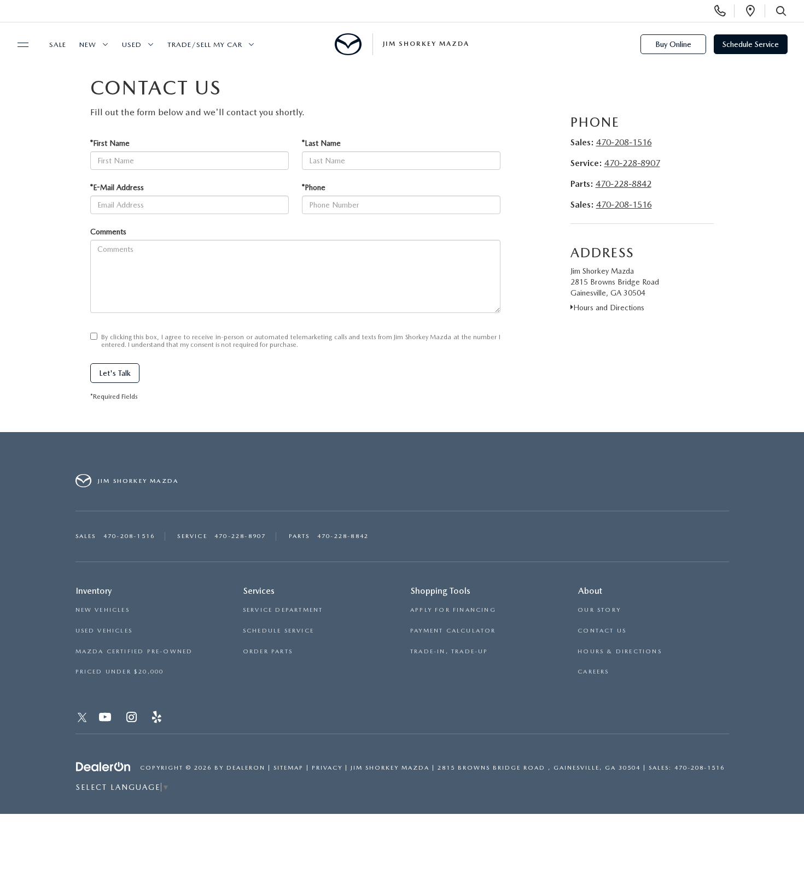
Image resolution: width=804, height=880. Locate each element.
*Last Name (321, 143)
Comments (108, 231)
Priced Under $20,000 (119, 671)
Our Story (599, 609)
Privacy (327, 767)
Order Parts (268, 651)
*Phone (313, 187)
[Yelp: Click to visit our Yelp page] (158, 719)
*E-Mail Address (117, 187)
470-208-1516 (624, 142)
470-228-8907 (632, 163)
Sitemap (288, 767)
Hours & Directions (620, 651)
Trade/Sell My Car (204, 44)
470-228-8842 (623, 184)
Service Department (283, 609)
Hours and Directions (608, 307)
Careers (593, 671)
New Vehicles (102, 609)
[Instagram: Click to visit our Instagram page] (132, 719)
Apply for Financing (453, 609)
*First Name (110, 143)
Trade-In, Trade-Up (449, 651)
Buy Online (673, 44)
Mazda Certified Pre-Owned (134, 651)
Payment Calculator (453, 630)
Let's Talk (115, 373)
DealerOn (245, 767)
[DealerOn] (103, 767)
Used (132, 44)
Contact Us (602, 630)
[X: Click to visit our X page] (82, 719)
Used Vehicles (104, 630)
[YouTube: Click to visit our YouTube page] (106, 719)
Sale (57, 44)
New (87, 44)
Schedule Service (751, 44)
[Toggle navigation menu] (18, 45)
